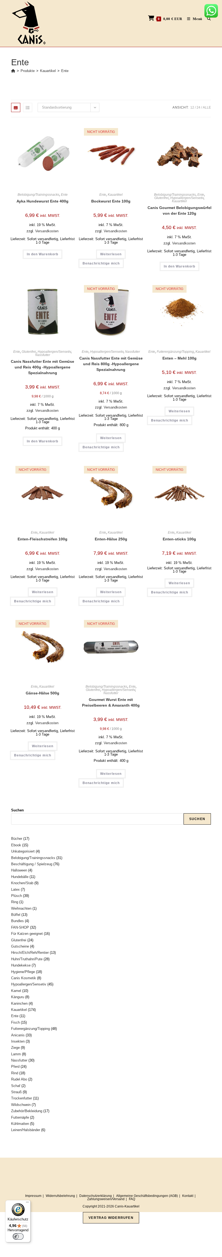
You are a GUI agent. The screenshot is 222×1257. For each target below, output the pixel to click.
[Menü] (27, 1203)
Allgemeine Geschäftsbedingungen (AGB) (147, 1196)
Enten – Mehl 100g (179, 358)
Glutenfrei (161, 198)
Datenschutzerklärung (95, 1196)
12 (192, 107)
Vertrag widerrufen (111, 1218)
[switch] (18, 1236)
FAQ (132, 1199)
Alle (207, 107)
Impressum (33, 1196)
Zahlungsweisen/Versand (106, 1199)
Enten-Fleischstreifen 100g (42, 539)
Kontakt (187, 1196)
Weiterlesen (111, 254)
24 (198, 107)
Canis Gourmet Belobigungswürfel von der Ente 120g (179, 210)
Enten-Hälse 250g (111, 539)
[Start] (13, 71)
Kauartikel (115, 195)
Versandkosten (46, 231)
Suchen (17, 810)
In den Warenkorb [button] (42, 254)
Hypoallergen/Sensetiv (187, 198)
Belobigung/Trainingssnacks (38, 195)
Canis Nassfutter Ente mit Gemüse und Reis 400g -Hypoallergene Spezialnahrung (42, 367)
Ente (64, 71)
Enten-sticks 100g (179, 539)
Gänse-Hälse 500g (42, 693)
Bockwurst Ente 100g (110, 201)
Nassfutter (42, 355)
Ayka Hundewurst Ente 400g (42, 201)
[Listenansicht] (27, 107)
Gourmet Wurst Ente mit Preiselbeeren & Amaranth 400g (111, 702)
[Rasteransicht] (15, 107)
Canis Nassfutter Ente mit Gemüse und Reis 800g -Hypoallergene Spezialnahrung (111, 364)
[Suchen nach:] (207, 19)
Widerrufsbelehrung (60, 1196)
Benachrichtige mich (101, 263)
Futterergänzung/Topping (175, 352)
